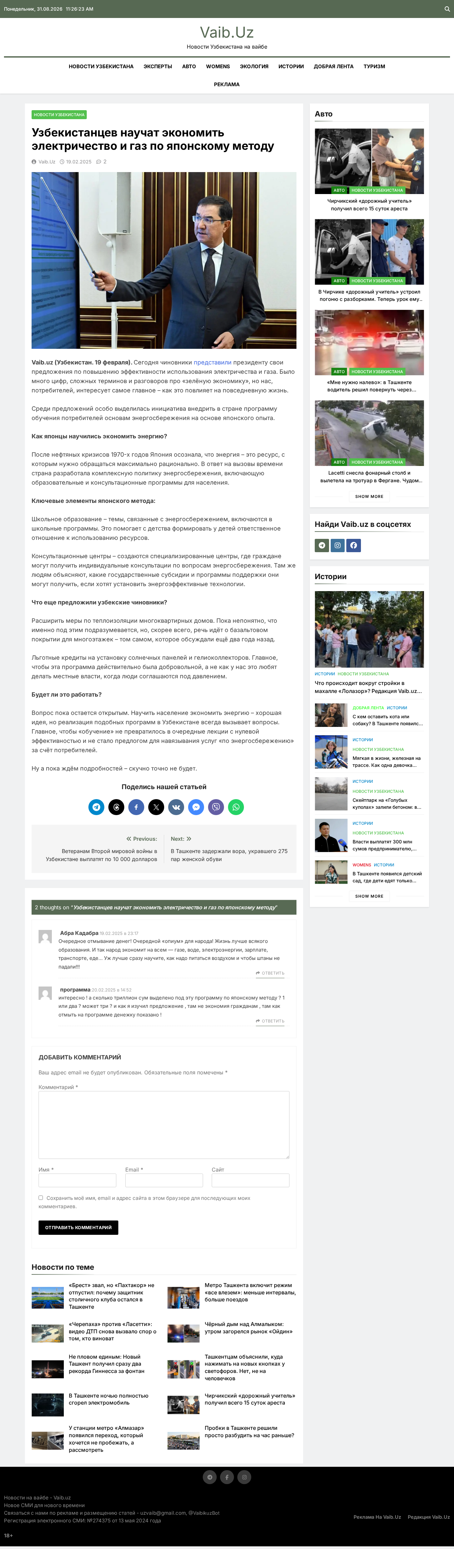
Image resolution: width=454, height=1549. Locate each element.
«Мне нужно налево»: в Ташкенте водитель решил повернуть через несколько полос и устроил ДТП (369, 389)
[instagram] (338, 545)
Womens (218, 66)
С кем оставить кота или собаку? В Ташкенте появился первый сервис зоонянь (387, 723)
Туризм (374, 66)
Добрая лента (334, 66)
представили (213, 362)
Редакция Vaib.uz (429, 1517)
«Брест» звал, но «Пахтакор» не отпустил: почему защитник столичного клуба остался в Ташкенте (111, 1296)
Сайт (218, 1169)
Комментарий (58, 1087)
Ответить (273, 973)
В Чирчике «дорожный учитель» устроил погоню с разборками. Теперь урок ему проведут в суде (369, 299)
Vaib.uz (227, 32)
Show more (369, 496)
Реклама (227, 84)
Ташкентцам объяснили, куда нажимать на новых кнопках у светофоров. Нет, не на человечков (245, 1367)
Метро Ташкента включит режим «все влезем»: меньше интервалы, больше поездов (250, 1292)
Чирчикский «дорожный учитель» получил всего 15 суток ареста (250, 1399)
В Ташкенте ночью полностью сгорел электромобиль (109, 1399)
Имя (46, 1169)
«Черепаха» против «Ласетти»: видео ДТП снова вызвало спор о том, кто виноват (113, 1331)
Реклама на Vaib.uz (377, 1517)
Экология (254, 66)
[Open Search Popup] (447, 9)
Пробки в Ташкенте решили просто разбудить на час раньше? (249, 1431)
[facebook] (354, 545)
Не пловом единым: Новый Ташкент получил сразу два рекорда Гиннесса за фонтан (107, 1364)
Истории (291, 66)
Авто (189, 66)
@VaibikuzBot (204, 1513)
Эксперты (158, 66)
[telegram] (323, 545)
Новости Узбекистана (101, 66)
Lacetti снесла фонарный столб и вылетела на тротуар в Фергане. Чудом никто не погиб (369, 480)
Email (134, 1169)
